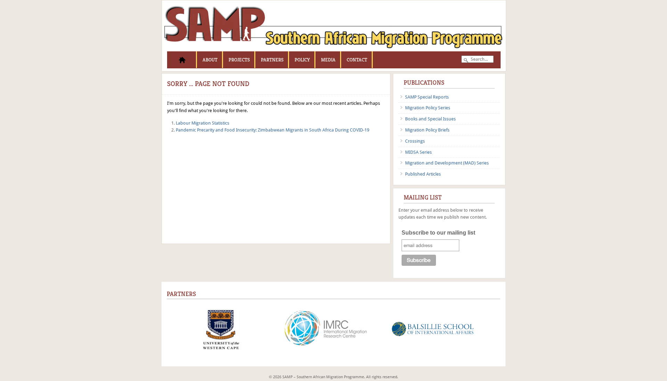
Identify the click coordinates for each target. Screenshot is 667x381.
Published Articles (423, 174)
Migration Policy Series (427, 107)
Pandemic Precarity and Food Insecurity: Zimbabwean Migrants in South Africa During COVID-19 (272, 130)
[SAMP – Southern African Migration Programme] (334, 49)
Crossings (415, 141)
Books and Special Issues (430, 118)
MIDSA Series (418, 152)
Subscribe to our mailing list (438, 233)
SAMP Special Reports (427, 97)
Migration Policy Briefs (427, 130)
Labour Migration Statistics (202, 123)
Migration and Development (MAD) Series (447, 163)
